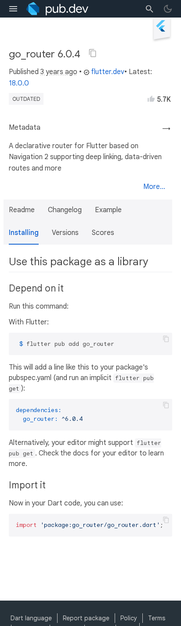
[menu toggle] (13, 9)
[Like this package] (151, 98)
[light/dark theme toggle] (168, 9)
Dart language (31, 618)
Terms (156, 618)
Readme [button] (22, 210)
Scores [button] (103, 232)
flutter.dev (107, 72)
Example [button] (108, 210)
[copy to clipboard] (166, 338)
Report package (86, 618)
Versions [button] (65, 232)
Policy (128, 618)
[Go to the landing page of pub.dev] (57, 8)
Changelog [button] (65, 210)
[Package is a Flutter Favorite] (162, 40)
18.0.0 (19, 83)
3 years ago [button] (58, 72)
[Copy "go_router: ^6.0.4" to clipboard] (92, 53)
